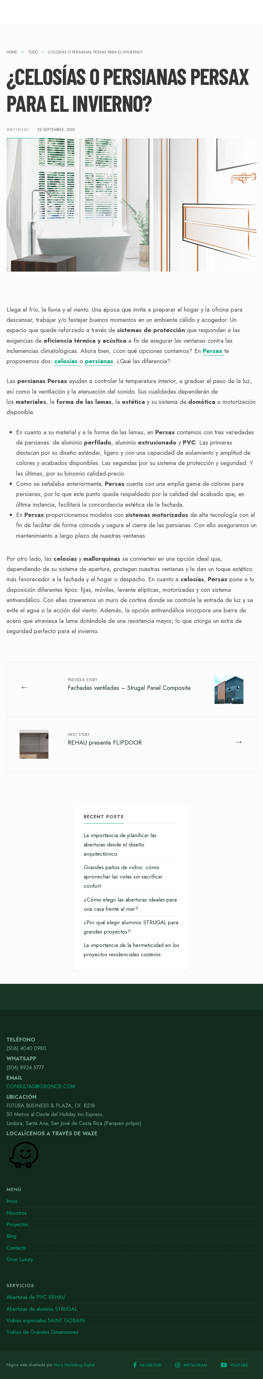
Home (11, 52)
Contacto (16, 1248)
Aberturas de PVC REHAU (35, 1297)
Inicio (12, 1201)
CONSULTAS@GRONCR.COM (40, 1086)
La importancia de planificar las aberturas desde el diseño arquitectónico (120, 844)
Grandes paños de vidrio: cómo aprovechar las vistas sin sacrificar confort (123, 876)
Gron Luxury (19, 1259)
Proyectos (17, 1224)
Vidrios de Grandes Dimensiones (42, 1332)
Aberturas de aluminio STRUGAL (41, 1309)
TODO (33, 52)
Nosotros (16, 1213)
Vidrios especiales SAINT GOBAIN (45, 1320)
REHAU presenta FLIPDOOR (105, 739)
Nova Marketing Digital (74, 1365)
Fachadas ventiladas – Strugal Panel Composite (129, 684)
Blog (11, 1236)
